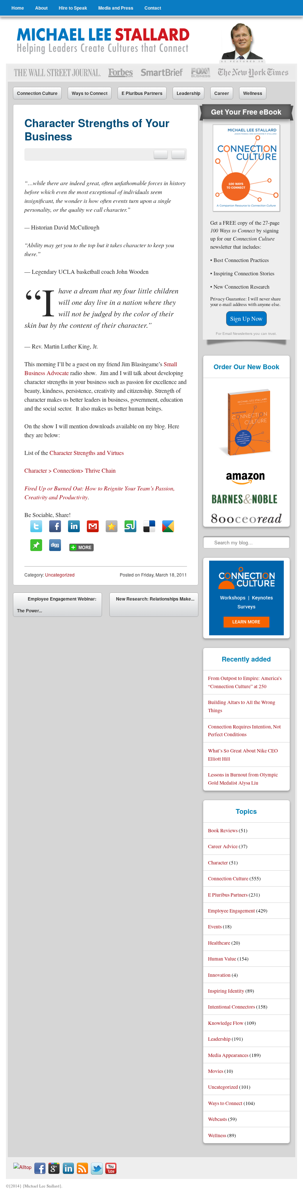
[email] (160, 154)
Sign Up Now (246, 318)
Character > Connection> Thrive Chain (70, 470)
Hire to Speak (73, 7)
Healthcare (219, 942)
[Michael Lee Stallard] (104, 40)
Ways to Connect (90, 93)
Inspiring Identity (226, 990)
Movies (215, 1070)
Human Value (222, 958)
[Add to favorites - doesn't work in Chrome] (112, 526)
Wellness (252, 93)
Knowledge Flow (226, 1022)
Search (209, 542)
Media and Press (115, 7)
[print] (178, 154)
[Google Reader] (168, 526)
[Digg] (55, 545)
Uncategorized (60, 574)
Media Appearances (228, 1054)
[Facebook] (55, 526)
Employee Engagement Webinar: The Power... (56, 604)
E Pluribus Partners (142, 93)
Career (221, 93)
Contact (152, 7)
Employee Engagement (231, 910)
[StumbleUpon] (130, 526)
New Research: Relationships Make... (155, 606)
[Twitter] (36, 526)
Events (215, 926)
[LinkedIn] (74, 526)
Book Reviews (223, 830)
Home (17, 7)
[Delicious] (149, 526)
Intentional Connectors (231, 1006)
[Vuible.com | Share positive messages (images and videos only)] (36, 549)
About (41, 7)
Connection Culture (37, 93)
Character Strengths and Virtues (87, 452)
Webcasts (217, 1118)
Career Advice (223, 846)
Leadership (188, 93)
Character (218, 862)
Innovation (219, 974)
